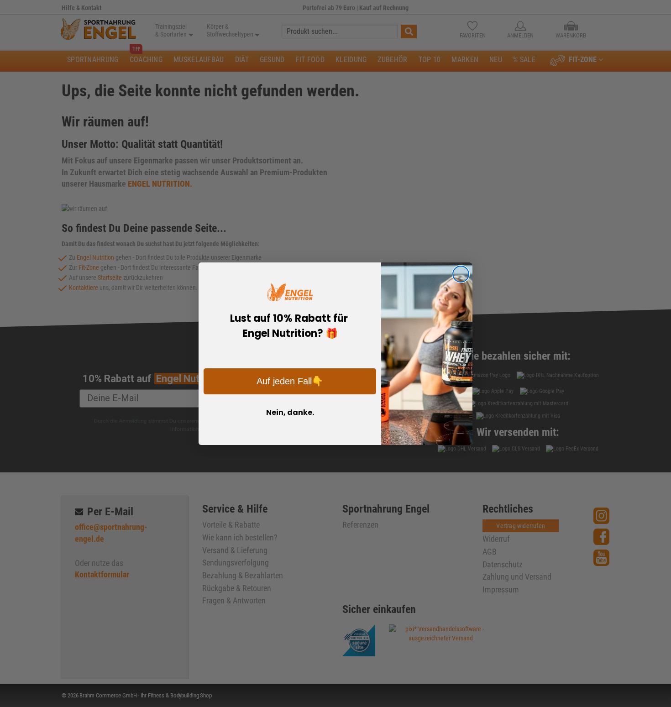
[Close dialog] (461, 274)
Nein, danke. (290, 412)
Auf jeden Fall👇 (290, 381)
